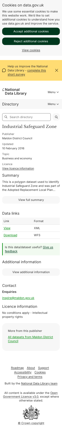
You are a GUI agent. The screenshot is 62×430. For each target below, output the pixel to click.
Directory (10, 104)
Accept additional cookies (31, 31)
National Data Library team (39, 383)
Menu (52, 92)
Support (43, 368)
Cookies (40, 372)
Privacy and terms (29, 376)
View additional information (31, 272)
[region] (31, 228)
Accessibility (22, 372)
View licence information (18, 168)
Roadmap (17, 368)
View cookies (31, 50)
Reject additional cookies (31, 41)
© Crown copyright (31, 423)
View (7, 228)
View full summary (31, 200)
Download (10, 235)
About (31, 368)
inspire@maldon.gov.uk (18, 298)
